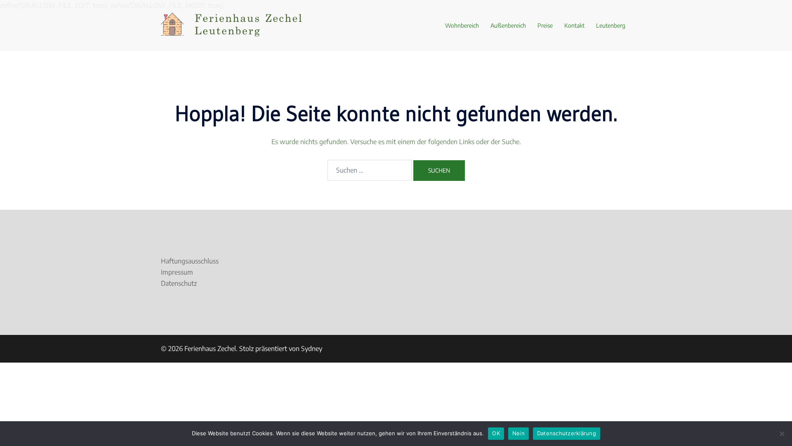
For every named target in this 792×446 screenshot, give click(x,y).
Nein (518, 433)
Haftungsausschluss (190, 261)
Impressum (177, 272)
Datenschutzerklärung (566, 433)
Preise (545, 25)
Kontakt (574, 25)
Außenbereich (508, 25)
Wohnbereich (462, 25)
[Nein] (782, 433)
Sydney (311, 348)
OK (496, 433)
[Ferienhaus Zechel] (235, 25)
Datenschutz (179, 283)
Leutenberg (610, 25)
